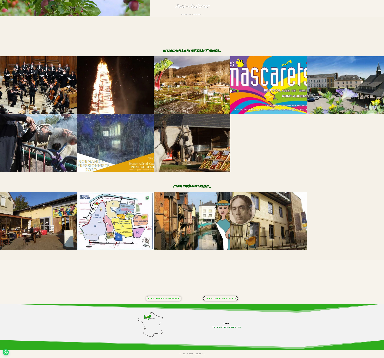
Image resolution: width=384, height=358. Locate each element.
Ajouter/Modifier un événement (163, 298)
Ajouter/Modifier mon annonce (220, 298)
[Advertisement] (192, 31)
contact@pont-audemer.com (226, 327)
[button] (6, 352)
